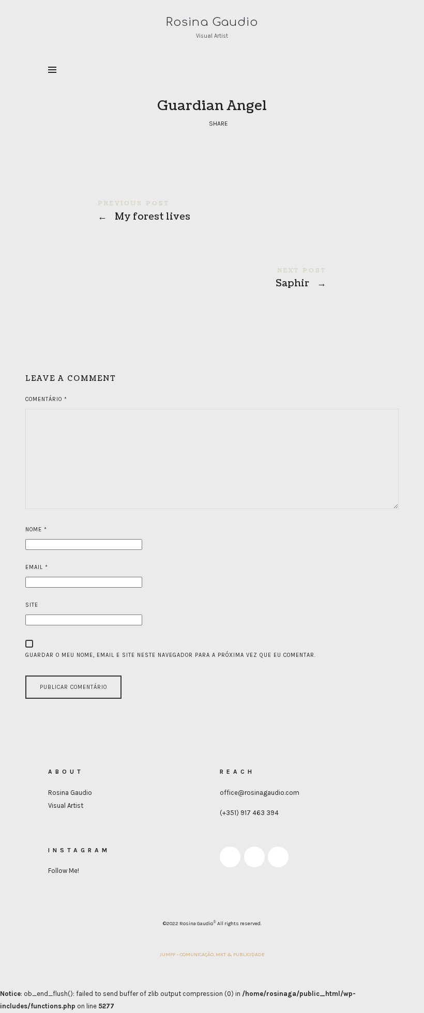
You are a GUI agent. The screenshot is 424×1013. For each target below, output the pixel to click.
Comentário (46, 399)
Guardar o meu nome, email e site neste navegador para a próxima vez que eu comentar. (170, 655)
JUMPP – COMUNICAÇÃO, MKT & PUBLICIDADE (212, 954)
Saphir (212, 280)
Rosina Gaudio (70, 792)
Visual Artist (65, 805)
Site (31, 605)
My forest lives (212, 212)
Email (36, 567)
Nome (36, 529)
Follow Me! (63, 870)
